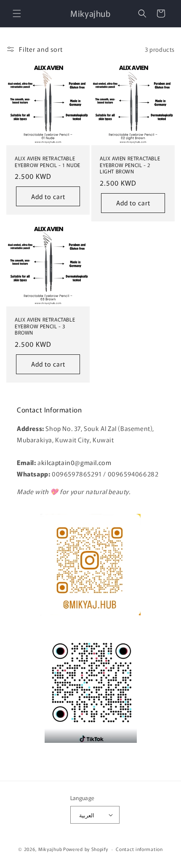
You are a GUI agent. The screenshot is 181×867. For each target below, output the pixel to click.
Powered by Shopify (85, 849)
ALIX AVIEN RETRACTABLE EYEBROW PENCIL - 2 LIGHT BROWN (130, 165)
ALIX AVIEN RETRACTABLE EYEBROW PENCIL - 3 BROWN (45, 326)
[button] (17, 13)
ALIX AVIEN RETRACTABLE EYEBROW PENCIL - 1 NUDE (47, 161)
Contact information (139, 849)
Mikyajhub (50, 849)
